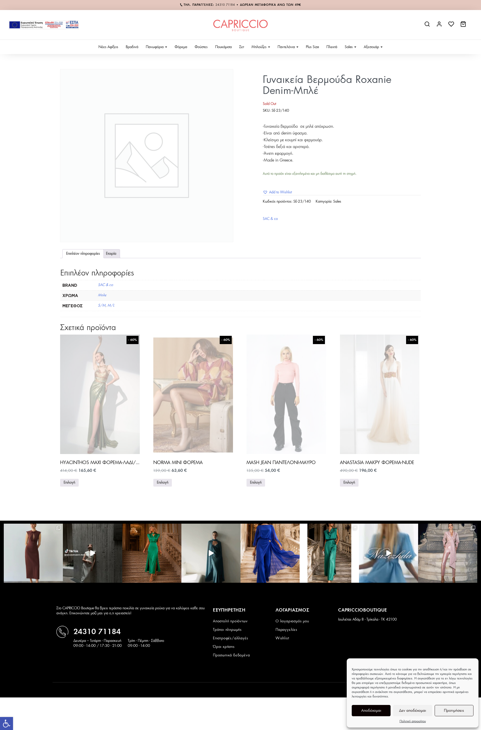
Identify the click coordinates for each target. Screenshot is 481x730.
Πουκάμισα (223, 47)
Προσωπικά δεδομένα (231, 655)
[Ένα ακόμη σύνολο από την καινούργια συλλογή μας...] (270, 553)
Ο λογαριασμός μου (292, 621)
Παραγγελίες (286, 630)
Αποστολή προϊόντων (230, 621)
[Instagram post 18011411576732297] (388, 553)
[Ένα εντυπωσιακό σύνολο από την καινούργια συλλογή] (329, 553)
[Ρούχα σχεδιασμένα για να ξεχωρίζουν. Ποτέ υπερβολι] (211, 553)
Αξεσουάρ (372, 47)
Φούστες (201, 47)
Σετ (241, 47)
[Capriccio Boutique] (240, 25)
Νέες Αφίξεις (108, 47)
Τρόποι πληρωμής (227, 630)
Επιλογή (69, 482)
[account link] (439, 26)
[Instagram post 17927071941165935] (92, 553)
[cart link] (463, 26)
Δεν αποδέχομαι (412, 710)
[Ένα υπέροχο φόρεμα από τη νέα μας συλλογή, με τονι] (151, 553)
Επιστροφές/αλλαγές (230, 638)
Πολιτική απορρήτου (413, 721)
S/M (101, 305)
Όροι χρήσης (224, 647)
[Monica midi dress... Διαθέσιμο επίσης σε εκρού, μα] (33, 553)
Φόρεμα (181, 47)
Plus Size (312, 47)
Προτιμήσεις (454, 710)
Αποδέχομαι (371, 710)
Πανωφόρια (155, 47)
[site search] (427, 26)
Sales (349, 47)
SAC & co (270, 219)
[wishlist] (451, 26)
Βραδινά (132, 47)
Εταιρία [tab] (111, 253)
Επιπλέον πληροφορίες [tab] (83, 253)
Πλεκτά (331, 47)
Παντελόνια (287, 47)
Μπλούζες (260, 47)
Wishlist (282, 638)
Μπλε (102, 295)
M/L (110, 305)
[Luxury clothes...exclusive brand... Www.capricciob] (447, 553)
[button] (6, 723)
